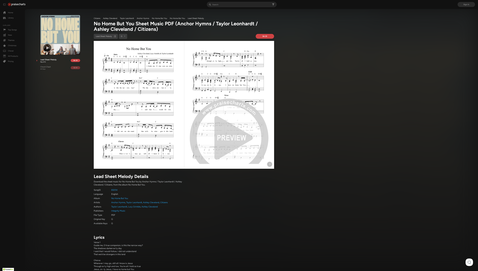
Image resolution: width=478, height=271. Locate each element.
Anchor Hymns (143, 18)
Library (11, 18)
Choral (10, 51)
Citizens (97, 18)
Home (10, 12)
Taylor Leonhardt (127, 18)
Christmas (12, 45)
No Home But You (159, 18)
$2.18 (75, 68)
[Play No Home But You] (47, 48)
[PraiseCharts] (16, 4)
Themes (11, 40)
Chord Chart (45, 68)
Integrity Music (118, 211)
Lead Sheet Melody (48, 60)
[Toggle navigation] (4, 4)
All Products (13, 56)
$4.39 (75, 60)
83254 (114, 190)
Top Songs (12, 30)
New (10, 35)
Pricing (11, 61)
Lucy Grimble (134, 206)
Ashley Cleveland (110, 18)
